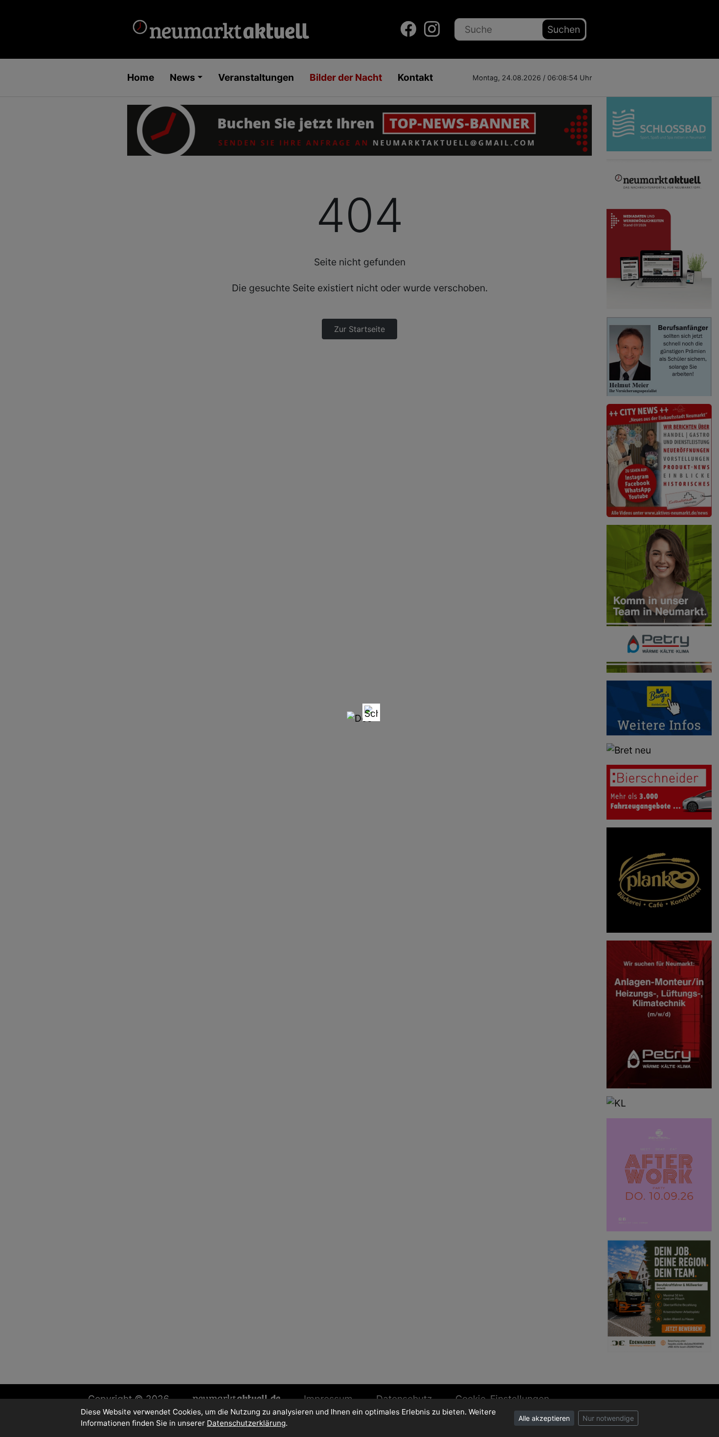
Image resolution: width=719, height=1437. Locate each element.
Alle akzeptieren (544, 1418)
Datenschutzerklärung (246, 1423)
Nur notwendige (608, 1418)
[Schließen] (371, 712)
